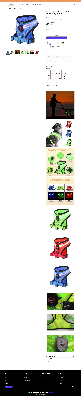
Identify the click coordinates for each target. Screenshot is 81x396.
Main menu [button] (8, 374)
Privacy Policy (26, 377)
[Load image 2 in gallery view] (12, 52)
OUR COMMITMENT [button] (47, 374)
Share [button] (49, 361)
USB (48, 29)
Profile (61, 383)
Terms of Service (27, 380)
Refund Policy (26, 376)
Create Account (63, 377)
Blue (48, 22)
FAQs (6, 380)
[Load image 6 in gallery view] (32, 52)
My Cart (61, 379)
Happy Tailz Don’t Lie (42, 394)
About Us (7, 382)
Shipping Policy (26, 379)
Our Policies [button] (27, 374)
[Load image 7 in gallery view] (37, 52)
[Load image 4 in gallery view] (22, 52)
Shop (6, 377)
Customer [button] (63, 374)
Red (56, 22)
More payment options (56, 40)
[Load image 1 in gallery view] (8, 52)
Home (6, 8)
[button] (23, 4)
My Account (62, 376)
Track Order (7, 379)
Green (52, 22)
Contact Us (7, 383)
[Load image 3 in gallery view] (17, 52)
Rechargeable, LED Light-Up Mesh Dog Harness (16, 8)
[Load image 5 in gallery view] (27, 52)
